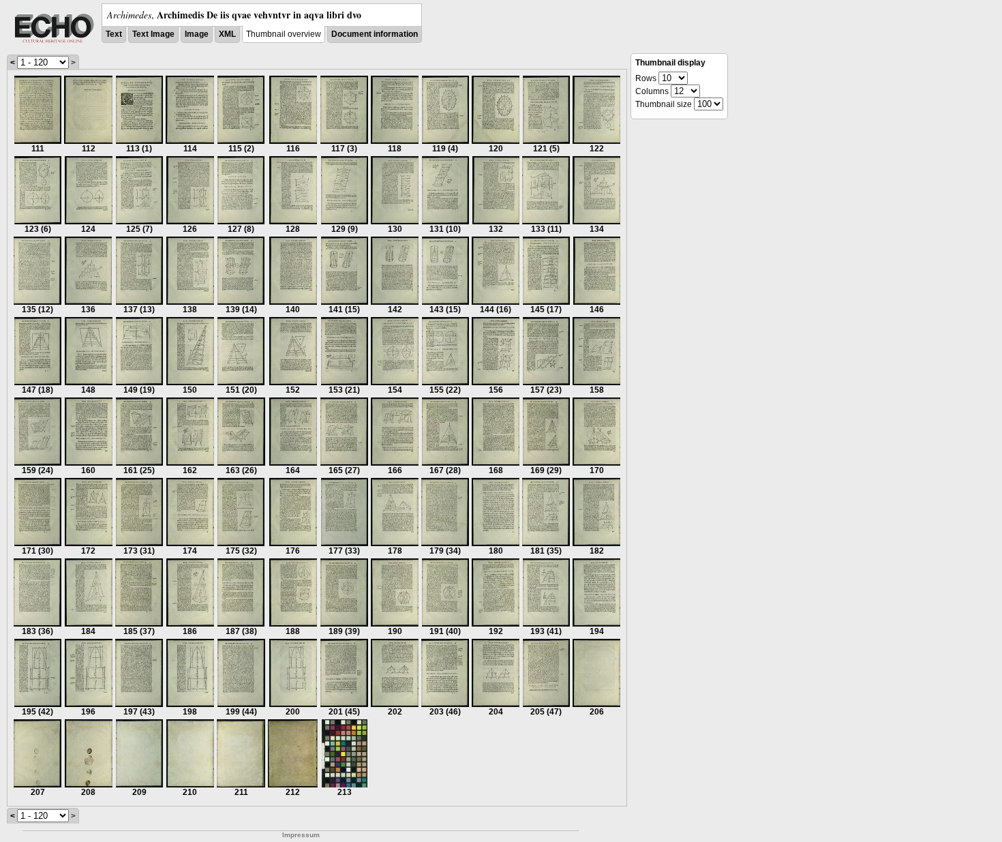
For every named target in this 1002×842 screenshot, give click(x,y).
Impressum (301, 835)
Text (114, 34)
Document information (374, 34)
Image (197, 34)
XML (227, 34)
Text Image (153, 34)
